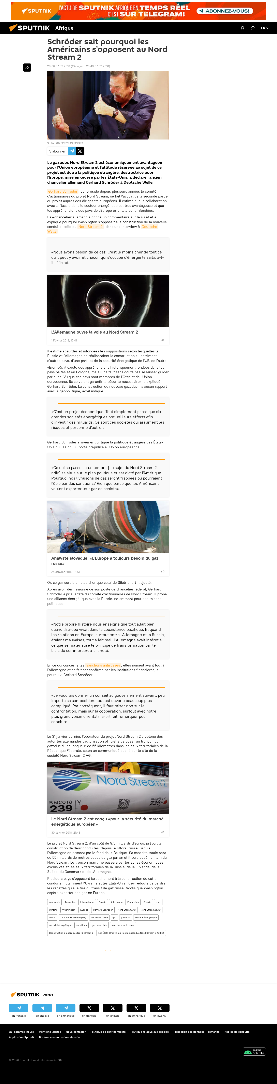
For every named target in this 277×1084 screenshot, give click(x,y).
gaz (114, 917)
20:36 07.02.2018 (58, 66)
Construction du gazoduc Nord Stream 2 (71, 932)
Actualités (70, 902)
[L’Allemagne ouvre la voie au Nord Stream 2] (108, 301)
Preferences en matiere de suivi (60, 1037)
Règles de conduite (237, 1032)
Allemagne (116, 902)
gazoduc (125, 917)
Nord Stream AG (127, 909)
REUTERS (55, 142)
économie (54, 902)
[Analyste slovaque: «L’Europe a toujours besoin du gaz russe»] (108, 527)
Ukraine (53, 909)
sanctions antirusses (103, 665)
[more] (163, 340)
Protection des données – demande (197, 1032)
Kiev (158, 902)
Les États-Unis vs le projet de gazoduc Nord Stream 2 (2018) (131, 932)
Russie (102, 902)
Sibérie (147, 902)
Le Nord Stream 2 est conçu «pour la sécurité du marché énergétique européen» (107, 821)
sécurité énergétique (60, 925)
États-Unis (133, 902)
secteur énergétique (146, 917)
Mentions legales (50, 1032)
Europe (84, 909)
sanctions (81, 925)
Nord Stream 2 (90, 226)
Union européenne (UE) (73, 917)
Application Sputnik (21, 1037)
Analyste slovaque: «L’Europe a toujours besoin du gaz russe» (104, 560)
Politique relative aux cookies (150, 1032)
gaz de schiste (99, 925)
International (87, 902)
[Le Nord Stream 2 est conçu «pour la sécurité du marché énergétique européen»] (108, 788)
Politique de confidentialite (108, 1032)
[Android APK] (254, 1052)
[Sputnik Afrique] (31, 33)
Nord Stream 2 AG (151, 909)
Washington (68, 909)
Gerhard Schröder (62, 191)
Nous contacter (76, 1032)
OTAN (52, 917)
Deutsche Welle (99, 917)
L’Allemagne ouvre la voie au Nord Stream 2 (94, 332)
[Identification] (242, 28)
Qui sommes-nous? (21, 1032)
